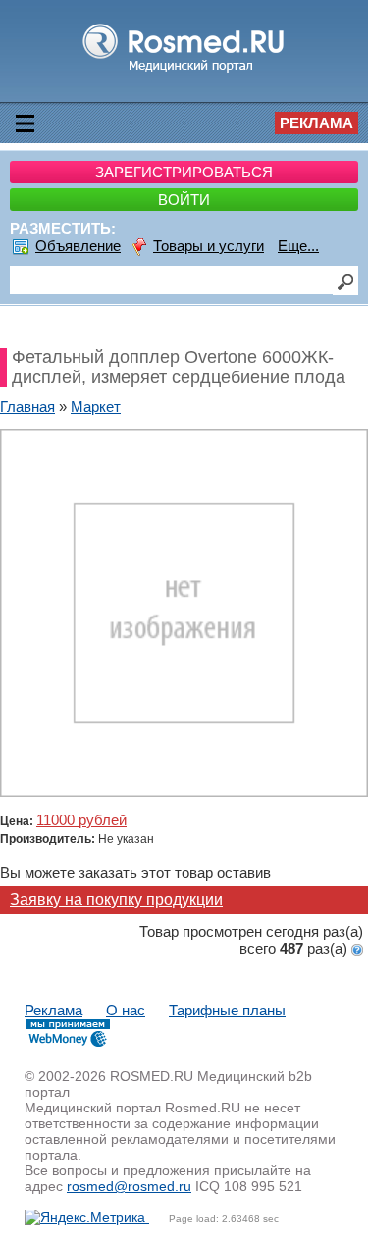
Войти (184, 199)
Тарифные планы (227, 1010)
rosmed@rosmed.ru (129, 1186)
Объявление (78, 245)
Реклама (316, 123)
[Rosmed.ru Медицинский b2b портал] (184, 71)
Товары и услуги (208, 245)
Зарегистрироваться (184, 172)
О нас (125, 1010)
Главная (27, 406)
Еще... (298, 245)
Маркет (96, 406)
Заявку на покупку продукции (116, 899)
